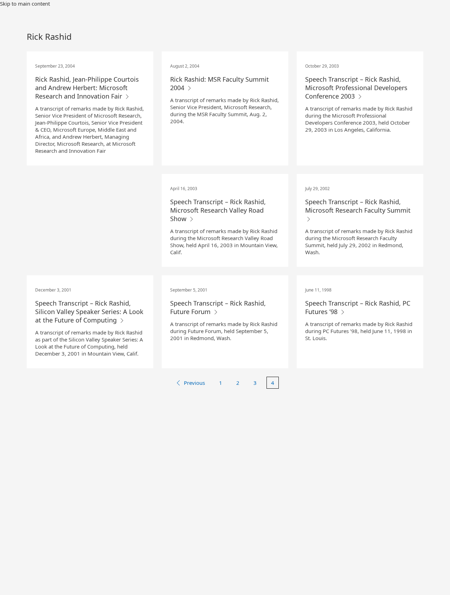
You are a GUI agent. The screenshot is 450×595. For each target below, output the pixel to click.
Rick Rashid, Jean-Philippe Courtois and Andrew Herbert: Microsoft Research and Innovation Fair (87, 87)
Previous (194, 382)
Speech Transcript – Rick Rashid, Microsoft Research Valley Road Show (218, 210)
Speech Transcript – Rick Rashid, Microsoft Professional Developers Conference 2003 (356, 87)
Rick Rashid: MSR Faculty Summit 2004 (219, 83)
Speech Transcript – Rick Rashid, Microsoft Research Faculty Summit (358, 206)
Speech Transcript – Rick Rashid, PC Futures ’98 (357, 307)
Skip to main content (25, 3)
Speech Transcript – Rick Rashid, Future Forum (218, 307)
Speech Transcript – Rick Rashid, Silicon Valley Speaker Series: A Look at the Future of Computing (89, 311)
